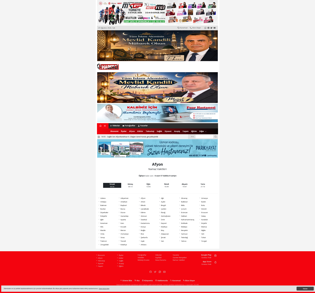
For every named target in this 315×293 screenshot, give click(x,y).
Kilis (101, 227)
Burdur (103, 209)
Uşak (142, 241)
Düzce (123, 212)
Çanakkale (145, 209)
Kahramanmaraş (187, 219)
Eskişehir (103, 216)
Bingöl (163, 205)
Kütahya (164, 227)
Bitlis (183, 205)
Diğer (201, 131)
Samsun (184, 234)
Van (162, 241)
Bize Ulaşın (196, 28)
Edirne (143, 212)
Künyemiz (148, 280)
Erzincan (184, 212)
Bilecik (143, 205)
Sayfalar (158, 257)
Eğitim (194, 131)
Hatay (203, 216)
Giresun (144, 216)
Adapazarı (165, 234)
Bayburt (124, 205)
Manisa (204, 227)
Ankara (143, 244)
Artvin (143, 202)
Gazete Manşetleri (180, 257)
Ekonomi (114, 131)
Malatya (184, 227)
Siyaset (168, 131)
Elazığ (163, 212)
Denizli (203, 209)
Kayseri (164, 223)
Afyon (132, 131)
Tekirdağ (184, 237)
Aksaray (184, 198)
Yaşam (185, 131)
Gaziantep (124, 216)
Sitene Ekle (127, 280)
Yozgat (204, 241)
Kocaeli (123, 227)
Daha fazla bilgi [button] (104, 289)
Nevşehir (184, 230)
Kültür (140, 131)
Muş (162, 230)
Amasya (204, 198)
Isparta (123, 219)
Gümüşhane (165, 216)
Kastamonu (145, 223)
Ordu (102, 234)
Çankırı (163, 209)
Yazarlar (144, 125)
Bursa (123, 209)
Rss (138, 280)
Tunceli (123, 241)
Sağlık (159, 131)
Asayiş (177, 131)
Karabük (204, 219)
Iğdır (102, 219)
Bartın (203, 202)
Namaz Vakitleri (179, 260)
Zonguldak (104, 244)
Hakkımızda (162, 280)
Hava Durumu (160, 260)
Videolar (116, 125)
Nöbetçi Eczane (143, 260)
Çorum (184, 209)
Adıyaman (124, 198)
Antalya (103, 202)
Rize (142, 234)
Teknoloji (150, 131)
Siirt (202, 234)
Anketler (141, 257)
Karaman (104, 223)
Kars (122, 223)
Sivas (123, 237)
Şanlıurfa (144, 237)
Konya (143, 227)
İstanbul (144, 219)
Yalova (183, 241)
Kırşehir (204, 223)
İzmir (163, 219)
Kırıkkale (184, 223)
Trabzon (103, 241)
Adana (102, 198)
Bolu (203, 205)
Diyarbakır (104, 212)
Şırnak (163, 237)
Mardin (103, 230)
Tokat (203, 237)
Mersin (123, 230)
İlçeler (124, 131)
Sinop (102, 237)
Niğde (203, 230)
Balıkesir (184, 202)
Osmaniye (125, 234)
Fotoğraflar (130, 125)
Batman (103, 205)
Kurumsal (183, 28)
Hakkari (184, 216)
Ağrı (162, 198)
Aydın (163, 202)
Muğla (143, 230)
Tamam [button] (305, 288)
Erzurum (204, 212)
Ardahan (124, 202)
